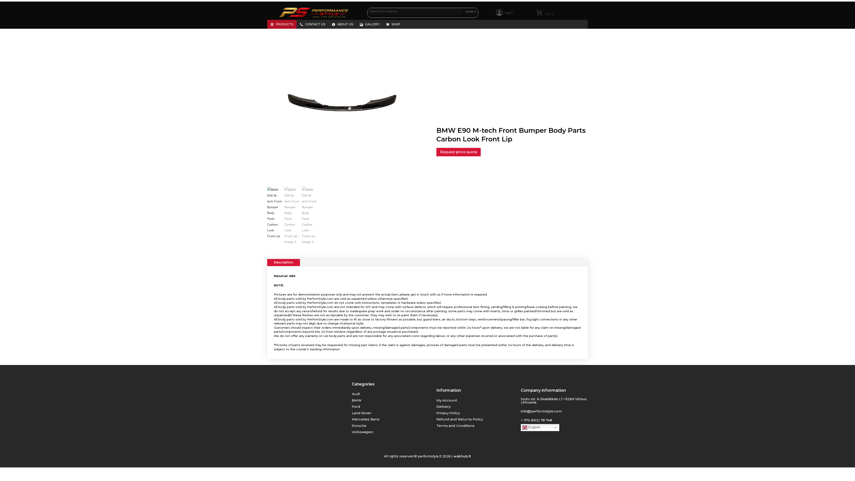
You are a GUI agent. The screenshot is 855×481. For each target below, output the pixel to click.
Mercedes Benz (366, 419)
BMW (357, 400)
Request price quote (458, 152)
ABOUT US (345, 24)
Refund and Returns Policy (459, 419)
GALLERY (372, 24)
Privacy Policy (448, 413)
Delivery (443, 406)
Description (283, 262)
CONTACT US (315, 24)
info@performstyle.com (541, 411)
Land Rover (362, 413)
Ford (356, 406)
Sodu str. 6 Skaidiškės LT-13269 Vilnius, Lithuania (554, 400)
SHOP (395, 24)
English (533, 427)
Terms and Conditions (455, 426)
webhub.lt (462, 456)
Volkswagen (362, 432)
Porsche (359, 426)
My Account (446, 400)
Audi (356, 394)
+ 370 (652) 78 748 (536, 420)
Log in (509, 12)
